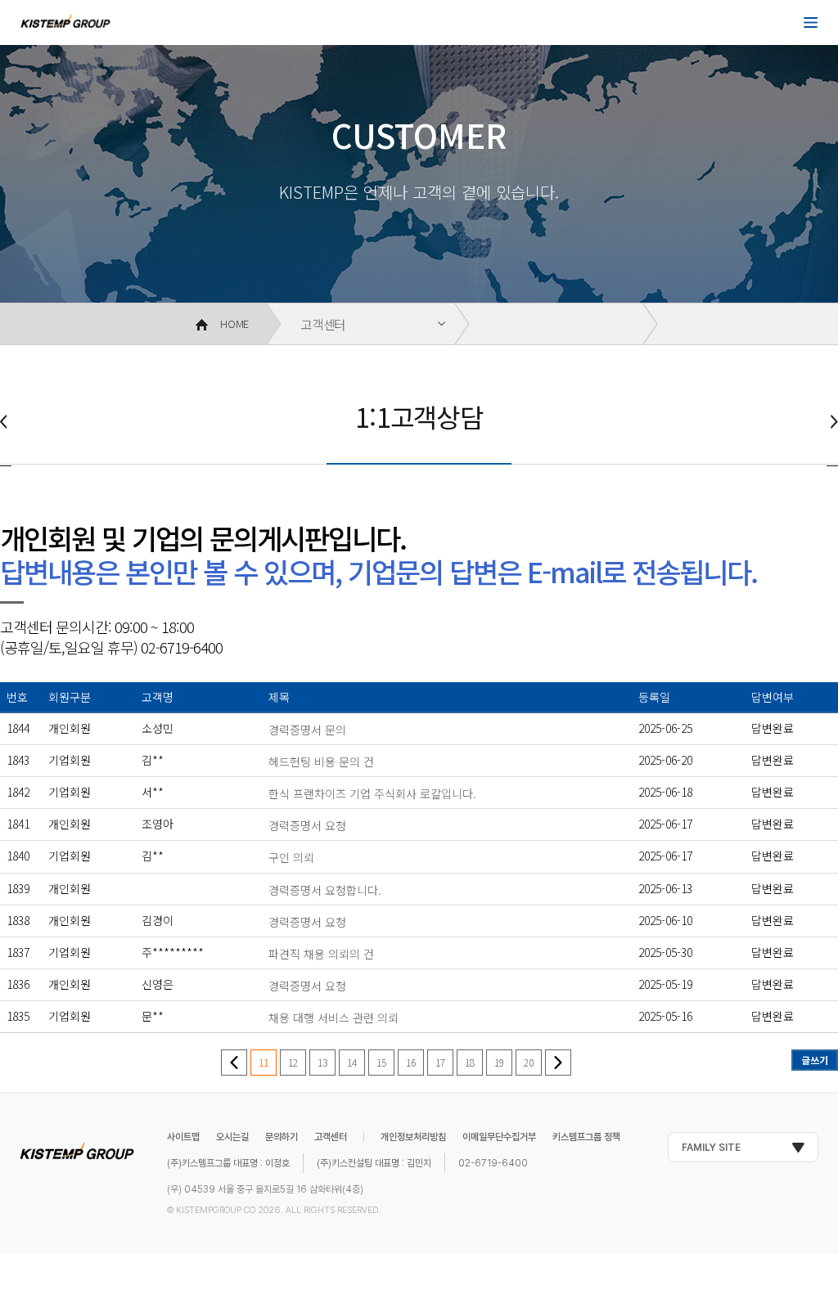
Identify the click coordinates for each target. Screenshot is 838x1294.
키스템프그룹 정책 (586, 1137)
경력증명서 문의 (307, 729)
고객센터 (322, 324)
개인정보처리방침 (413, 1137)
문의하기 (281, 1137)
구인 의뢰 (291, 858)
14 (352, 1062)
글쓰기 (814, 1060)
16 (411, 1062)
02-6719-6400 (493, 1163)
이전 (234, 1062)
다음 (558, 1062)
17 (440, 1062)
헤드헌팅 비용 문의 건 (321, 761)
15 (381, 1062)
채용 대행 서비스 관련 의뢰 (333, 1017)
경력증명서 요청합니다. (324, 890)
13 (322, 1062)
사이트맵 (183, 1137)
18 (470, 1062)
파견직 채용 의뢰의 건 (321, 954)
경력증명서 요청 (307, 825)
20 (529, 1062)
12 (293, 1062)
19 (499, 1062)
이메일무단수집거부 (499, 1137)
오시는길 (232, 1137)
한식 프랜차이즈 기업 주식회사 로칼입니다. (372, 793)
